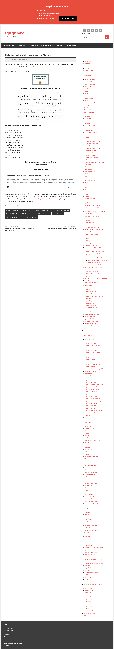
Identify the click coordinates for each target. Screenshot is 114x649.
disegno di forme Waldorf (92, 314)
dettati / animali (91, 343)
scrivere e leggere (90, 419)
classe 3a (37, 210)
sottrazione (88, 451)
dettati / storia (90, 359)
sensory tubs (90, 243)
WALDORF (33, 45)
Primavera (88, 519)
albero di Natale (91, 150)
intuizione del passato (91, 525)
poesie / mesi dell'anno (93, 398)
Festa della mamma (91, 132)
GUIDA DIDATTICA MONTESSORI (93, 207)
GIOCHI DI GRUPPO (89, 199)
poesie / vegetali (91, 412)
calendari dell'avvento (92, 152)
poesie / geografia (91, 391)
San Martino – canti (90, 171)
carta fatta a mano (91, 543)
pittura (87, 68)
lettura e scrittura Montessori (95, 251)
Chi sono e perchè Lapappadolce (13, 643)
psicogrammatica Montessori (94, 254)
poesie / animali (91, 382)
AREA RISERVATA (72, 45)
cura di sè (89, 294)
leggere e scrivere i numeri (93, 440)
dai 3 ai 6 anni (55, 210)
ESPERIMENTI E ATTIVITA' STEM (94, 229)
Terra (86, 194)
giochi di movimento (91, 203)
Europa (87, 182)
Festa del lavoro (89, 127)
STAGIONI (87, 508)
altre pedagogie (89, 480)
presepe (88, 164)
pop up (87, 570)
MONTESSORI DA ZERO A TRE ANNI (96, 278)
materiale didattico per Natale (95, 162)
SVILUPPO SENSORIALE (92, 283)
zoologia (88, 225)
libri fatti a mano (90, 554)
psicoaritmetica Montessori (94, 273)
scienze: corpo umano (91, 501)
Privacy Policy (9, 628)
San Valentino (89, 174)
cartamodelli (88, 81)
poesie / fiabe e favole (92, 389)
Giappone (88, 185)
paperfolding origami (91, 568)
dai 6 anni (88, 593)
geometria (88, 435)
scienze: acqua (89, 494)
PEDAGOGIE (87, 476)
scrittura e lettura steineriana (93, 326)
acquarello (88, 59)
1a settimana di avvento (93, 141)
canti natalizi (88, 462)
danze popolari (89, 469)
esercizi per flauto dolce (92, 472)
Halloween (88, 134)
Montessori (88, 485)
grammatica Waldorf (91, 319)
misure (87, 442)
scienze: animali (89, 496)
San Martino (46, 214)
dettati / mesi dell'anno (93, 355)
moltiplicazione (89, 444)
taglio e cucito (89, 577)
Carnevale (88, 118)
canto (86, 467)
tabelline (87, 454)
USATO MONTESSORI (9, 45)
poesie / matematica (92, 396)
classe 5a (89, 606)
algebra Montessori (92, 271)
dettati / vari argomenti (93, 364)
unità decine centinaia (91, 456)
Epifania (87, 123)
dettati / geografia (91, 350)
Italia (86, 189)
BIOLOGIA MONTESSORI (92, 216)
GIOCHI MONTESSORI (91, 234)
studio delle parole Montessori (95, 265)
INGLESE (86, 328)
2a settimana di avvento (93, 143)
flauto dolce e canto (91, 474)
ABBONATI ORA (68, 18)
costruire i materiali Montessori (94, 547)
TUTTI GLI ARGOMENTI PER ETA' (15, 217)
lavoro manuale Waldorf (92, 321)
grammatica (88, 373)
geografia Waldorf (90, 316)
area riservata (8, 634)
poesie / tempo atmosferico (94, 410)
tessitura (87, 579)
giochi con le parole (90, 371)
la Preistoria (88, 528)
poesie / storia (90, 408)
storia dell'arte (89, 70)
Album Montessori (90, 79)
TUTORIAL (87, 532)
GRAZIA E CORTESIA (91, 245)
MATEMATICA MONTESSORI (93, 267)
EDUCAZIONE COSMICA (92, 227)
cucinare (88, 289)
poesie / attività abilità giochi (94, 384)
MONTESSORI (22, 45)
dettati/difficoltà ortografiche (95, 369)
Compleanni (88, 120)
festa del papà (89, 130)
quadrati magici (89, 449)
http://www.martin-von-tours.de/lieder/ (51, 199)
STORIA (87, 280)
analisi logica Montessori (95, 262)
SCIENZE (86, 490)
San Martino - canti (58, 214)
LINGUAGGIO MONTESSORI (93, 247)
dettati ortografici (90, 339)
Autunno (87, 512)
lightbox (88, 240)
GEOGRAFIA (87, 176)
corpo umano (90, 222)
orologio (87, 447)
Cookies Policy (9, 630)
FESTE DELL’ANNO (46, 45)
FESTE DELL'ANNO (11, 214)
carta (86, 539)
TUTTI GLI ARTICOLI (31, 217)
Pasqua (87, 167)
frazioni (87, 433)
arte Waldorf (88, 312)
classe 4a (89, 604)
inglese (87, 91)
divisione (87, 430)
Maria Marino (22, 59)
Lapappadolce (14, 33)
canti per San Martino (13, 205)
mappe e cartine (90, 192)
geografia (88, 86)
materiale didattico (24, 214)
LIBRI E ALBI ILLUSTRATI (91, 333)
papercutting (89, 565)
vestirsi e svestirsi (91, 305)
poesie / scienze (91, 405)
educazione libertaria (91, 483)
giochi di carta (89, 88)
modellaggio (88, 63)
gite (86, 187)
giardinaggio (90, 301)
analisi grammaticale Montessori (97, 260)
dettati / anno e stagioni (93, 345)
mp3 (33, 214)
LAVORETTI (87, 330)
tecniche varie (89, 73)
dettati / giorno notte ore (93, 352)
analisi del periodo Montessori (96, 258)
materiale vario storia (91, 530)
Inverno (87, 517)
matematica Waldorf (91, 323)
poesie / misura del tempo (94, 401)
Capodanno (88, 116)
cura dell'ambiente (91, 291)
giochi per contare (90, 437)
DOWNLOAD (65, 210)
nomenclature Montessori (92, 102)
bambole (87, 536)
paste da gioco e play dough (94, 563)
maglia (87, 557)
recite (86, 417)
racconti (87, 415)
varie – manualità (90, 582)
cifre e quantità (89, 428)
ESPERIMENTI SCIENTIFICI (91, 109)
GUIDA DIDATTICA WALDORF (92, 308)
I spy (87, 238)
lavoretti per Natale (92, 159)
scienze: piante (89, 506)
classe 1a (23, 210)
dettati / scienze (91, 357)
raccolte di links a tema (91, 572)
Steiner (87, 488)
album (6, 639)
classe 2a (30, 210)
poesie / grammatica (92, 394)
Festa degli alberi (90, 125)
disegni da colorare (90, 84)
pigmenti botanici (90, 66)
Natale (87, 137)
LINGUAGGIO (88, 335)
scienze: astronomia (91, 499)
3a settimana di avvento (93, 145)
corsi (5, 636)
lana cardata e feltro (91, 552)
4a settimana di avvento (93, 148)
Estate (87, 514)
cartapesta (89, 545)
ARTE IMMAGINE (89, 55)
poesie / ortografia (91, 403)
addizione (88, 426)
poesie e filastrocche (91, 376)
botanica (88, 220)
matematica (88, 95)
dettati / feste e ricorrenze (94, 348)
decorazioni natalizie (92, 157)
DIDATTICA (59, 45)
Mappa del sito (8, 645)
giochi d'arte (88, 61)
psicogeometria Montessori (94, 276)
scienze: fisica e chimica (92, 503)
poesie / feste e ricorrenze (94, 387)
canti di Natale (90, 155)
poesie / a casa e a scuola (93, 380)
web (85, 615)
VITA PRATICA (89, 285)
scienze (87, 105)
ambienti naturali (90, 180)
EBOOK (86, 107)
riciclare (87, 575)
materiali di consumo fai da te (93, 559)
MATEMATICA (88, 422)
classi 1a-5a (89, 608)
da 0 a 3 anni (45, 210)
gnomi (87, 550)
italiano (87, 93)
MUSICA (39, 214)
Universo (87, 196)
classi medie (89, 611)
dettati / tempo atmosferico (94, 362)
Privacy (6, 624)
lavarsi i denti (90, 303)
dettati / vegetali (91, 366)
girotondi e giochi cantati (92, 205)
